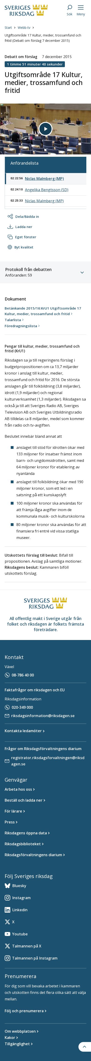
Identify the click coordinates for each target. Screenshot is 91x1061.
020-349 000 (22, 707)
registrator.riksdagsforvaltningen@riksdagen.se (47, 761)
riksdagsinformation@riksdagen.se (43, 715)
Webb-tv (24, 27)
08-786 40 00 (23, 675)
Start (8, 27)
